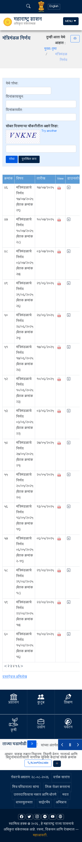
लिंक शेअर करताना (57, 787)
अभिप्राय (61, 802)
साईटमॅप (44, 802)
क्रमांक (8, 179)
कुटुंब (40, 703)
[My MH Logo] (57, 764)
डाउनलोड (74, 179)
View (60, 179)
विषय (19, 179)
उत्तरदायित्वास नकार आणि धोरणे (35, 795)
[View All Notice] (31, 744)
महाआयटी (40, 835)
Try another (49, 131)
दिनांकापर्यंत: (14, 111)
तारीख (41, 179)
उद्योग (41, 727)
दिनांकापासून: (15, 97)
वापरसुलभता (24, 802)
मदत (65, 795)
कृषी (14, 730)
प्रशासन (13, 703)
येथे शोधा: (12, 84)
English (54, 7)
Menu (69, 21)
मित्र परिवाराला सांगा (25, 787)
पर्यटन (68, 727)
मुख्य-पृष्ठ (50, 49)
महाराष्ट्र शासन (28, 22)
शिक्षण (68, 703)
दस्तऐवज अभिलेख (14, 677)
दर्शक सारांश (61, 777)
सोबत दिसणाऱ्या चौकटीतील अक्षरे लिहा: (32, 127)
